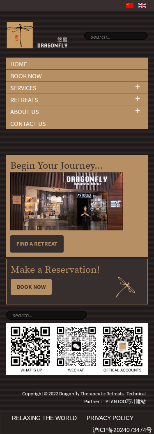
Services (23, 88)
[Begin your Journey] (66, 228)
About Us (24, 111)
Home (18, 64)
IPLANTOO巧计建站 (125, 401)
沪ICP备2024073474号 (122, 430)
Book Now (26, 76)
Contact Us (28, 123)
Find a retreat (36, 244)
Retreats (24, 99)
